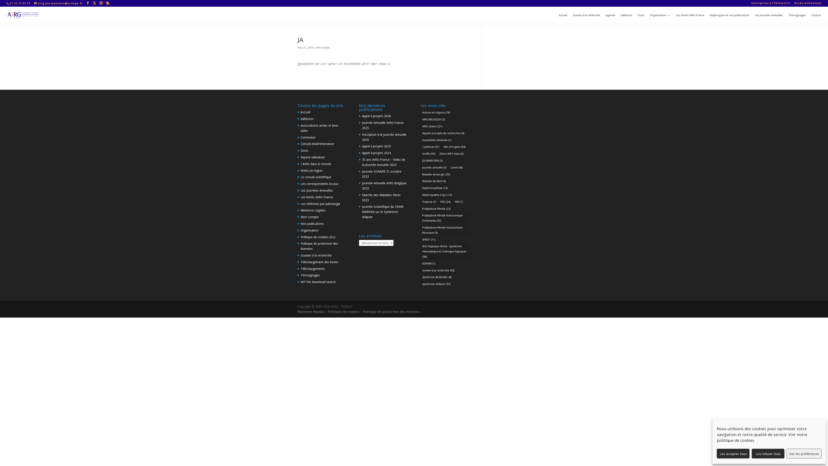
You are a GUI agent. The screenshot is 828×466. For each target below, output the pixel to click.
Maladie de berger (436, 174)
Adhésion (626, 15)
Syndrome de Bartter (437, 277)
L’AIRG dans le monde (316, 164)
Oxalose (429, 202)
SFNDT (428, 239)
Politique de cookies (343, 312)
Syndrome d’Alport (436, 284)
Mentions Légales (313, 210)
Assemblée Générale (436, 140)
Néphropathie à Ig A (437, 195)
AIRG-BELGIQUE (433, 119)
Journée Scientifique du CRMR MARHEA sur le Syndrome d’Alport (382, 212)
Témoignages (797, 15)
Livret (457, 167)
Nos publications (312, 224)
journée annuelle (434, 167)
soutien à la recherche (438, 270)
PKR (459, 202)
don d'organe (455, 147)
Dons (641, 15)
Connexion (308, 137)
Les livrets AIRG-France (690, 15)
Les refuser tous (768, 454)
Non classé (323, 47)
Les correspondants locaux (319, 184)
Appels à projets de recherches (443, 133)
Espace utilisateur (313, 157)
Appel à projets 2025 (376, 146)
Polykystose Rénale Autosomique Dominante (442, 218)
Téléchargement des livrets (319, 262)
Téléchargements (313, 269)
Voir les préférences (804, 454)
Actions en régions (436, 112)
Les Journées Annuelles (769, 15)
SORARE (428, 263)
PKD (445, 202)
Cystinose (430, 147)
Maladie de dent (434, 181)
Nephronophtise (435, 188)
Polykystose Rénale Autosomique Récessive (442, 230)
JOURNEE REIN (432, 160)
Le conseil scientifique (316, 177)
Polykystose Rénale (436, 209)
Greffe (428, 154)
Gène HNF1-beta (451, 154)
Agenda (610, 15)
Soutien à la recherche (586, 15)
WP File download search (318, 282)
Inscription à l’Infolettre (770, 3)
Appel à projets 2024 (376, 153)
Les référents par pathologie (320, 204)
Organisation (658, 15)
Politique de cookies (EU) (318, 237)
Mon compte (310, 217)
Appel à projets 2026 (376, 116)
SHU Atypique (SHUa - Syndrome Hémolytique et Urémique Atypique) (444, 251)
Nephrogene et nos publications (729, 15)
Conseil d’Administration (317, 144)
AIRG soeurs (432, 126)
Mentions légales (311, 312)
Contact (816, 15)
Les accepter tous (733, 454)
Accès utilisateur (808, 3)
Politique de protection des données (391, 312)
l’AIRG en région (312, 170)
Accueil (562, 15)
